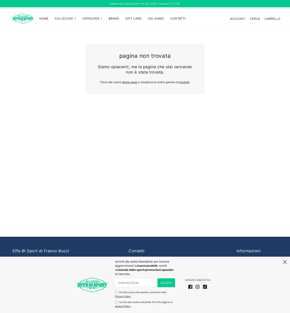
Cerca (255, 18)
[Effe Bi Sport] (23, 18)
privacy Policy (123, 306)
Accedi (166, 282)
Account (237, 18)
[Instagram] (197, 287)
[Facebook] (191, 287)
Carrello (273, 18)
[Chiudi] (285, 261)
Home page (129, 82)
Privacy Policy (123, 296)
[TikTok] (204, 287)
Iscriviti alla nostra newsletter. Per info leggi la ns (143, 304)
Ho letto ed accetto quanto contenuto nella (140, 294)
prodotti (184, 82)
